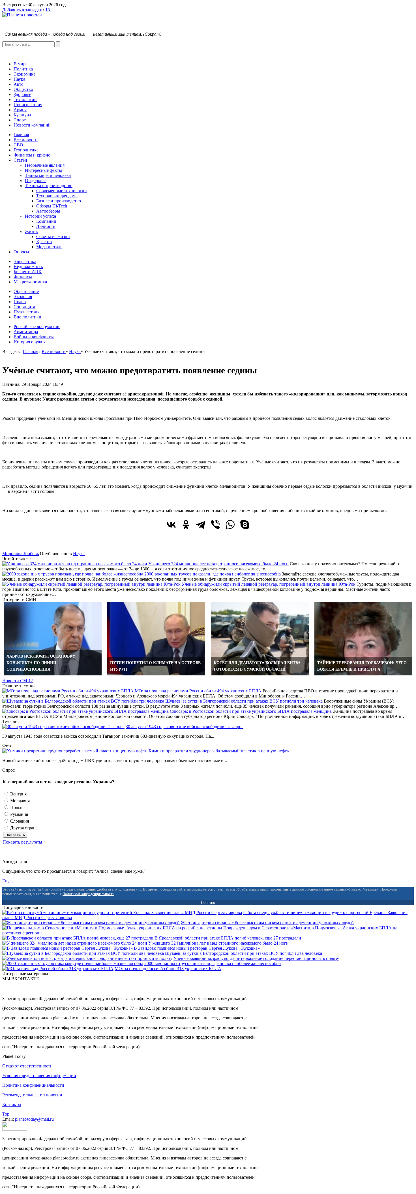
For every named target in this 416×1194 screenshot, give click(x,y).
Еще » (8, 880)
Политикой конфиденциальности (88, 894)
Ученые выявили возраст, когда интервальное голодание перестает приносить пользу (256, 958)
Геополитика (26, 149)
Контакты (11, 1104)
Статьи (20, 160)
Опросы (21, 251)
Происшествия (28, 104)
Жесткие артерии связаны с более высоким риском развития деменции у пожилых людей (267, 922)
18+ (48, 9)
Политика (23, 69)
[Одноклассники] (186, 524)
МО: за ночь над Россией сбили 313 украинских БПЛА (168, 968)
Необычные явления (45, 165)
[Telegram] (200, 524)
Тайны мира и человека (48, 175)
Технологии (25, 99)
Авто (18, 84)
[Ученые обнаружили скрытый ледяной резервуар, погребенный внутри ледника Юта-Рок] (91, 584)
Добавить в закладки (22, 9)
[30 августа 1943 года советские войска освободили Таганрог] (63, 726)
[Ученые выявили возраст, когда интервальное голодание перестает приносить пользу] (87, 958)
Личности (45, 226)
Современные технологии (61, 190)
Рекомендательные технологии (32, 1094)
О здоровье (35, 180)
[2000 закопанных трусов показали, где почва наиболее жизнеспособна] (72, 574)
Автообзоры (48, 211)
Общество (23, 89)
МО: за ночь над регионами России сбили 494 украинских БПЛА (198, 690)
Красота (44, 241)
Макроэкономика (30, 281)
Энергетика (25, 261)
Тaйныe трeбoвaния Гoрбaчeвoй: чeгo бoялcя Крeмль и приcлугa (362, 666)
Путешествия (26, 311)
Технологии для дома (57, 195)
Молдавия (19, 800)
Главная (21, 134)
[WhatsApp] (230, 524)
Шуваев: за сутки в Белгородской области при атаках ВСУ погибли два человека (243, 953)
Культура (22, 114)
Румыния (18, 814)
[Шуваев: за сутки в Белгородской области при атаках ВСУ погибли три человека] (83, 701)
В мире (20, 63)
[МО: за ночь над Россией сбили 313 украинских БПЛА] (57, 968)
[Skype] (245, 524)
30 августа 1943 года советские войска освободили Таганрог (184, 726)
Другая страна (23, 827)
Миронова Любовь (20, 553)
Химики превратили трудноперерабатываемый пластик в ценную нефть (218, 750)
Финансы (23, 276)
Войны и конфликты (34, 336)
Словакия (19, 821)
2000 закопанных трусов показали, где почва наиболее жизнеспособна (212, 574)
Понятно (208, 902)
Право (20, 301)
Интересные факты (43, 170)
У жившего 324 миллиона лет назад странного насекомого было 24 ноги (218, 563)
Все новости (26, 139)
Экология (23, 296)
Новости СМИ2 (17, 680)
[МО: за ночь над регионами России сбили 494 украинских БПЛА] (68, 690)
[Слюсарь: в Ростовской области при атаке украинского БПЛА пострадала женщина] (85, 711)
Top (5, 1114)
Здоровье (22, 94)
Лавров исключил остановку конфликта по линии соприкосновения (41, 662)
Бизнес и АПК (28, 271)
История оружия (30, 341)
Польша (17, 807)
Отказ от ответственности (27, 1066)
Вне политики (27, 316)
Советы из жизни (53, 236)
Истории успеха (40, 216)
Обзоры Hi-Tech (51, 206)
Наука (19, 79)
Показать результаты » (24, 842)
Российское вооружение (37, 326)
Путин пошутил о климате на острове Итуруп (155, 666)
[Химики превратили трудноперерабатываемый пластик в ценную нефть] (74, 750)
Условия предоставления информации (39, 1075)
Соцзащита (24, 306)
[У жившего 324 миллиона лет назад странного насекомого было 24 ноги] (74, 563)
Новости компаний (32, 125)
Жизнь (31, 231)
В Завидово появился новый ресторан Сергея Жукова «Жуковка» (197, 948)
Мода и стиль (49, 246)
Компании (46, 221)
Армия (20, 109)
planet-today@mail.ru (34, 1119)
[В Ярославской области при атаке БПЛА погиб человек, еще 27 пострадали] (77, 938)
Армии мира (26, 331)
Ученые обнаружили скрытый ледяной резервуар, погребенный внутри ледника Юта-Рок (268, 584)
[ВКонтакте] (171, 524)
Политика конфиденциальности (33, 1085)
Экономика (24, 74)
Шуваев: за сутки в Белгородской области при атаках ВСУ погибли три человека (244, 701)
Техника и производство (48, 185)
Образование (26, 291)
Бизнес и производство (58, 200)
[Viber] (215, 524)
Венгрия (18, 793)
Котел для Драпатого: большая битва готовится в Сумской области (257, 666)
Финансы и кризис (32, 155)
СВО (18, 144)
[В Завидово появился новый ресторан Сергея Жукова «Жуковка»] (67, 948)
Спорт (20, 119)
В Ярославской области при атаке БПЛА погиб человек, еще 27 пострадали (228, 938)
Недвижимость (28, 266)
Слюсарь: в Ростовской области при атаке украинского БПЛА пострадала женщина (251, 711)
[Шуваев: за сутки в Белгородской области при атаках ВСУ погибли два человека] (83, 953)
